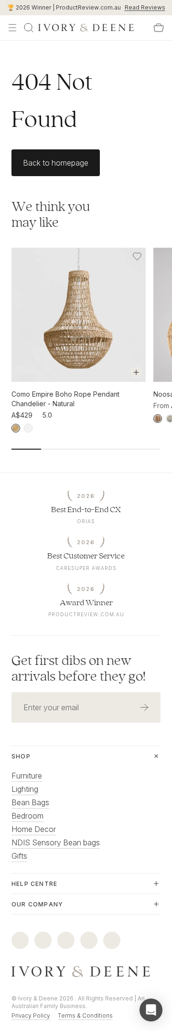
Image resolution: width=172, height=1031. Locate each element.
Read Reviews (145, 7)
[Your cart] (158, 27)
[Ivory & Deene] (86, 972)
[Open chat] (151, 1010)
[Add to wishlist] (137, 256)
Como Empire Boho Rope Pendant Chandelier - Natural (65, 399)
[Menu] (12, 27)
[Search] (28, 27)
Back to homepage (55, 163)
